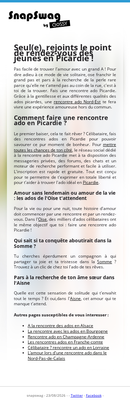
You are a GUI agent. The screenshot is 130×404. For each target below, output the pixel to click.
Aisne (75, 298)
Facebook (94, 395)
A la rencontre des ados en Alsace (60, 326)
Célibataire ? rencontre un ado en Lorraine (68, 347)
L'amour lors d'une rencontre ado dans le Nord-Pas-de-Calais (67, 355)
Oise (42, 219)
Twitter (77, 395)
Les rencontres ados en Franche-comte (65, 342)
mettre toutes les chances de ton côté (65, 147)
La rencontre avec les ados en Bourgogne (68, 331)
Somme (104, 262)
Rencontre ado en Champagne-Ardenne (66, 337)
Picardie (90, 182)
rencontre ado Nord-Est (77, 102)
